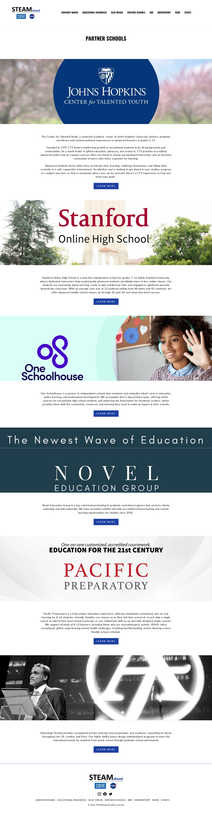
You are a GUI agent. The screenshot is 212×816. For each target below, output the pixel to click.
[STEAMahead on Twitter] (110, 794)
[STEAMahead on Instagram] (99, 794)
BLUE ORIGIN (117, 12)
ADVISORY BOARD (69, 12)
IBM (151, 12)
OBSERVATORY (164, 12)
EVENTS (187, 12)
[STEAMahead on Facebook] (105, 794)
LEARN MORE (106, 186)
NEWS (177, 12)
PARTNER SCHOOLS (136, 12)
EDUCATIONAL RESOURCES (94, 12)
